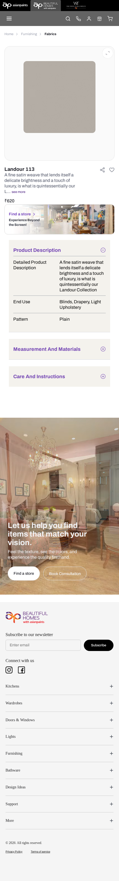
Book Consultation (65, 574)
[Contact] (78, 18)
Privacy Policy (14, 851)
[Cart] (110, 18)
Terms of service (40, 851)
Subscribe (98, 645)
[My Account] (89, 18)
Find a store (20, 214)
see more (18, 192)
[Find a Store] (99, 18)
